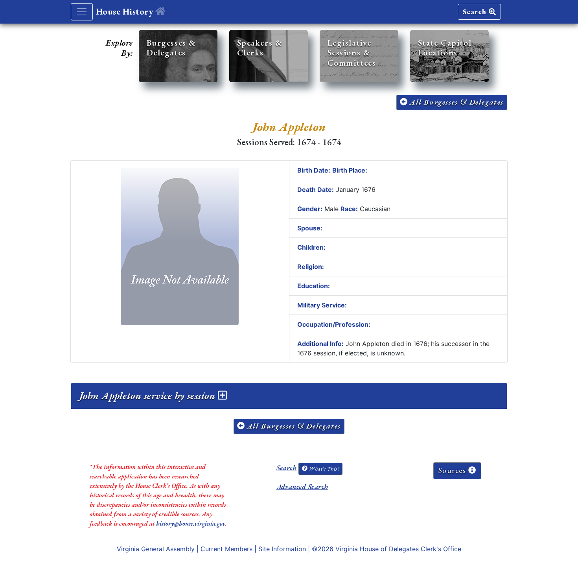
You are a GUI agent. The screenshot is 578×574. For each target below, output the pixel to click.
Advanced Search (302, 486)
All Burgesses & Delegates (455, 102)
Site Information (282, 549)
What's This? (323, 468)
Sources (453, 470)
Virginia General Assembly (156, 549)
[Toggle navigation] (82, 11)
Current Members (226, 549)
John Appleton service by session (148, 395)
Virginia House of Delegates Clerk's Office (398, 549)
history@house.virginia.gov (190, 523)
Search (476, 11)
